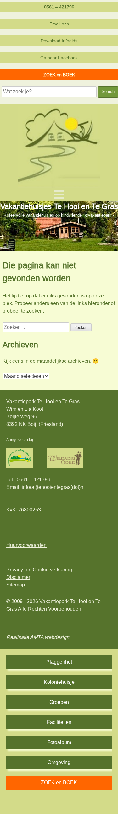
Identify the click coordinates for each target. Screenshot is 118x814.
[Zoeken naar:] (36, 327)
